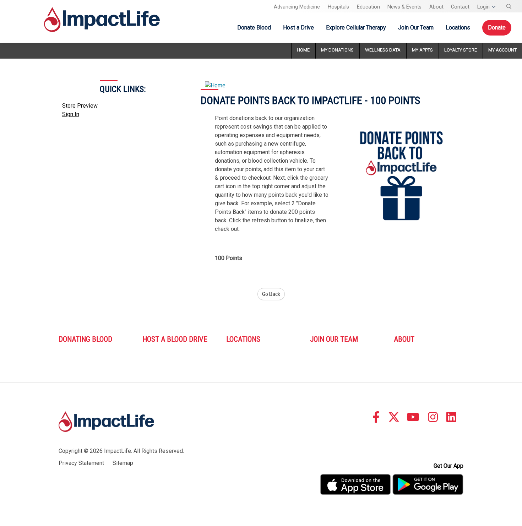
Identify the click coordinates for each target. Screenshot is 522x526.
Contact (460, 7)
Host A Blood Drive (174, 339)
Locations (458, 27)
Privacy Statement (81, 463)
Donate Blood (254, 27)
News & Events (404, 7)
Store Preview (80, 105)
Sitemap (123, 463)
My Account (502, 50)
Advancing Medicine (297, 7)
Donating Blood (85, 339)
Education (368, 7)
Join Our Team (416, 27)
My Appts (422, 50)
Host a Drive (298, 27)
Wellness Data (383, 50)
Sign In (70, 114)
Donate (497, 27)
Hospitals (338, 7)
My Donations (337, 50)
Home (303, 50)
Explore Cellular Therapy (356, 27)
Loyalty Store (460, 50)
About (436, 7)
